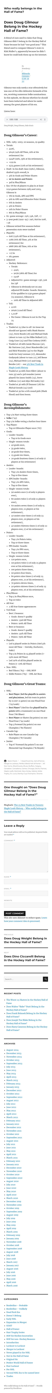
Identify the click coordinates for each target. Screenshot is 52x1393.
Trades (9, 1376)
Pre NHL (10, 1369)
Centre (24, 768)
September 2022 (14, 1097)
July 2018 (10, 1255)
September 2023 (14, 1063)
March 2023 (12, 1080)
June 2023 (11, 1070)
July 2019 (10, 1218)
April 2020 (11, 1195)
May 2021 (10, 1151)
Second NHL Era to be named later (22, 1373)
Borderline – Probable (17, 1305)
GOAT (9, 1325)
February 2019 (13, 1235)
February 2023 (13, 1083)
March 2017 (11, 1262)
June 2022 (11, 1107)
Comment (9, 841)
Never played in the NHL (18, 1352)
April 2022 (11, 1114)
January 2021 (12, 1164)
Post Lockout (12, 1366)
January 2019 (12, 1238)
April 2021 (11, 1154)
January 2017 (12, 1265)
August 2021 (12, 1141)
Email (7, 889)
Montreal (17, 771)
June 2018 (11, 1258)
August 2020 (12, 1181)
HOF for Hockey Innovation (19, 1336)
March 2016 (12, 1285)
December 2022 (13, 1090)
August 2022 (12, 1100)
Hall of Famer (39, 761)
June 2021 (11, 1147)
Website (8, 900)
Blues (25, 766)
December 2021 (13, 1127)
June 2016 (11, 1275)
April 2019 (11, 1228)
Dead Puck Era (27, 761)
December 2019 (13, 1201)
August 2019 (12, 1215)
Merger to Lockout (11, 763)
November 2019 (14, 1205)
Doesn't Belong (13, 1315)
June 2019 (11, 1221)
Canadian (8, 768)
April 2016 (11, 1282)
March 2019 (12, 1232)
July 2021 (10, 1144)
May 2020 (11, 1191)
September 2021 (14, 1137)
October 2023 (12, 1060)
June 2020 (11, 1188)
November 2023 (14, 1057)
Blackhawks (18, 766)
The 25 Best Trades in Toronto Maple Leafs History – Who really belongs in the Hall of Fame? (25, 808)
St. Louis (13, 774)
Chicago (31, 768)
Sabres (34, 771)
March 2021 (12, 1158)
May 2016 (11, 1279)
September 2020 (14, 1178)
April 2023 (11, 1077)
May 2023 (11, 1073)
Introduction (12, 1342)
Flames (43, 768)
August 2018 (12, 1252)
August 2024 (12, 1050)
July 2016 (10, 1272)
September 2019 (14, 1211)
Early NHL (11, 1319)
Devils (37, 768)
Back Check (12, 761)
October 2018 (12, 1245)
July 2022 (10, 1104)
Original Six (12, 1359)
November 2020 (14, 1171)
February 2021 (13, 1161)
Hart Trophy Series (15, 1332)
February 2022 (13, 1120)
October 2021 (12, 1134)
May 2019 (11, 1225)
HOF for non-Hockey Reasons (20, 1339)
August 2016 (12, 1269)
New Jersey (26, 771)
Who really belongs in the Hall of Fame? (23, 10)
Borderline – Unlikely (16, 1309)
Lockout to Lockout (15, 1346)
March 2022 (12, 1117)
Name (7, 877)
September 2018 (14, 1248)
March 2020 (12, 1198)
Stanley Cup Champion (26, 774)
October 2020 (12, 1174)
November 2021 (13, 1131)
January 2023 (12, 1087)
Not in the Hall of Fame (17, 1356)
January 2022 (12, 1124)
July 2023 (10, 1067)
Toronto (39, 774)
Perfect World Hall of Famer (30, 763)
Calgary (38, 766)
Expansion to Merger (16, 1322)
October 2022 (12, 1094)
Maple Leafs (8, 771)
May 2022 (11, 1110)
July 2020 (10, 1184)
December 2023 (13, 1053)
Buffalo (31, 766)
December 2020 (13, 1168)
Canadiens (16, 768)
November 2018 (13, 1242)
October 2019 (12, 1208)
